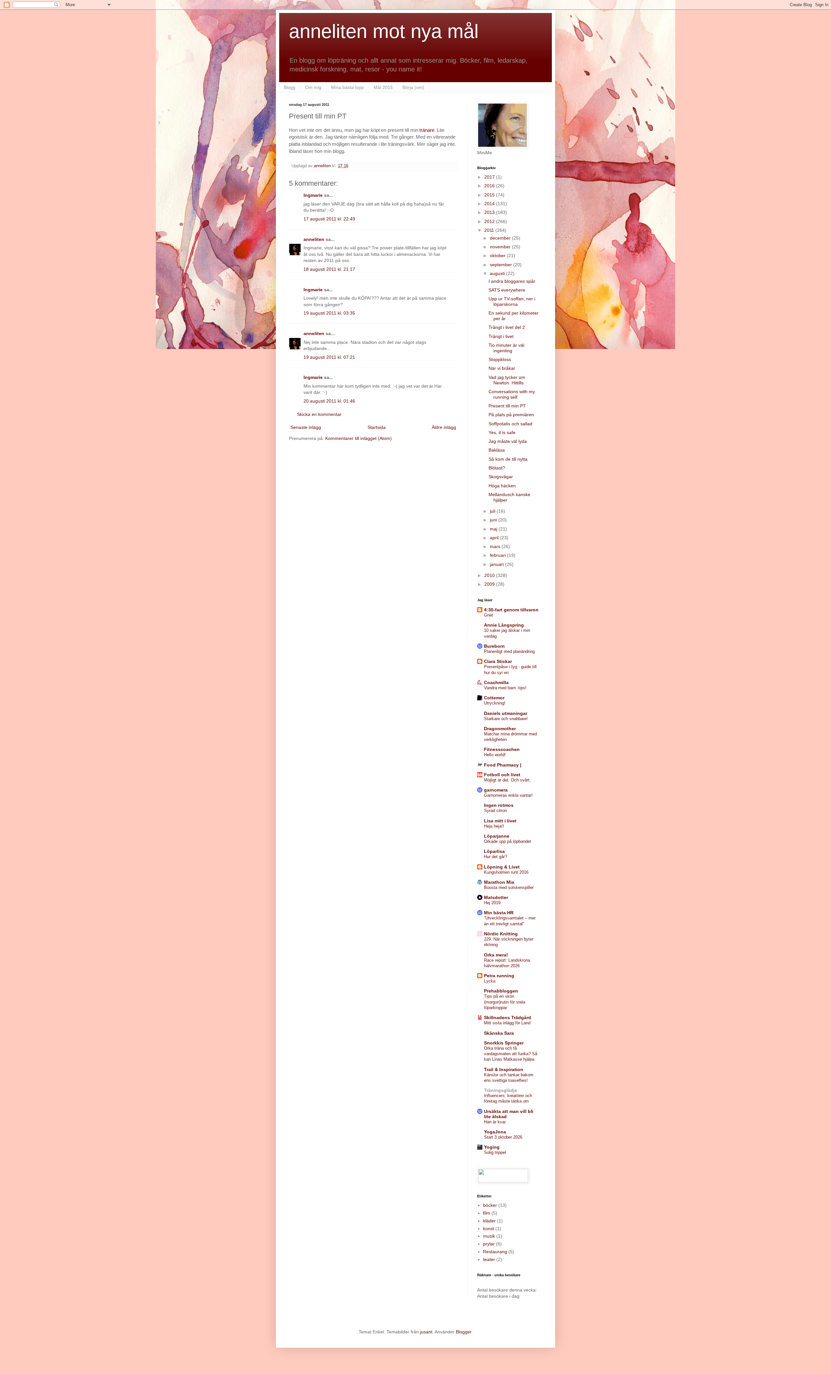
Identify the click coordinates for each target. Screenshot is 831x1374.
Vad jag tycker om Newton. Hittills (507, 380)
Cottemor (494, 697)
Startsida (376, 427)
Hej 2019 (492, 902)
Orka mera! (496, 954)
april (495, 537)
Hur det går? (495, 856)
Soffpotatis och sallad (510, 423)
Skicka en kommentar (319, 414)
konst (488, 1228)
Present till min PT (507, 405)
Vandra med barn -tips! (505, 687)
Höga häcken (502, 485)
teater (489, 1259)
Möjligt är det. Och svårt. (507, 780)
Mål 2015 (383, 87)
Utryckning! (494, 703)
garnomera (496, 790)
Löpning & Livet (502, 866)
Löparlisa (494, 851)
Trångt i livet (501, 336)
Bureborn (494, 646)
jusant (426, 1331)
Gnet (488, 615)
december (501, 238)
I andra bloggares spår (512, 281)
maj (494, 528)
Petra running (499, 975)
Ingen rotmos (499, 805)
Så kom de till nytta (508, 459)
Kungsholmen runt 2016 (506, 872)
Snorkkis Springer (504, 1042)
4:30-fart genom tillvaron (511, 609)
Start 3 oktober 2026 (503, 1137)
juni (494, 519)
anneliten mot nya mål (383, 31)
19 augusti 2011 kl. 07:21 (329, 357)
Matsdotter (496, 897)
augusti (498, 273)
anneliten (314, 239)
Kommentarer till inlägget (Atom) (358, 438)
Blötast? (497, 467)
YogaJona (495, 1131)
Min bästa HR (499, 912)
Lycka (489, 981)
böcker (490, 1205)
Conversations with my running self (512, 394)
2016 (490, 185)
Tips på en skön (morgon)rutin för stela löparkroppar (504, 1002)
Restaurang (495, 1251)
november (501, 246)
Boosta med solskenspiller (509, 887)
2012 (490, 221)
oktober (498, 255)
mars (496, 546)
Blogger (463, 1331)
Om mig (313, 87)
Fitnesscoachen (502, 749)
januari (497, 564)
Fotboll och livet (502, 774)
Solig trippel (495, 1152)
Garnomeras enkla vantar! (508, 795)
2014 (490, 203)
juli (493, 511)
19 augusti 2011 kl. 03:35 (329, 313)
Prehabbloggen (501, 990)
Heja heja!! (494, 826)
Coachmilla (496, 682)
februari (498, 555)
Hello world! (495, 754)
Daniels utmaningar (505, 713)
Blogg (289, 87)
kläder (489, 1220)
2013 (490, 212)
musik (489, 1236)
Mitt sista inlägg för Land (507, 1022)
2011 (489, 230)
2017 (490, 177)
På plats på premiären (511, 414)
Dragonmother (500, 728)
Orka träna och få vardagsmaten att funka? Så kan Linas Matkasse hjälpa (510, 1054)
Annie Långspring (504, 625)
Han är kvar (495, 1121)
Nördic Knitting (501, 933)
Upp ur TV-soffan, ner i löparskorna (512, 301)
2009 (490, 584)
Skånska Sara (499, 1033)
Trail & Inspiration (503, 1069)
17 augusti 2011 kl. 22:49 (329, 218)
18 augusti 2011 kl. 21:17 (329, 269)
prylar (489, 1243)
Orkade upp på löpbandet (507, 841)
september (501, 264)
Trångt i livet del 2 (507, 327)
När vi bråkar (502, 368)
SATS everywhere (507, 290)
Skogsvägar (501, 476)
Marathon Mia (499, 882)
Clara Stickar (498, 661)
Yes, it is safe (502, 432)
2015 (490, 194)
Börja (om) (413, 87)
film (486, 1213)
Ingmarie (313, 195)
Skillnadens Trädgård (507, 1017)
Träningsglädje (500, 1090)
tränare (426, 130)
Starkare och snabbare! (506, 718)
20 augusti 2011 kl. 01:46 (329, 401)
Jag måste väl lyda (508, 441)
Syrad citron (495, 810)
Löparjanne (496, 836)
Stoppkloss (500, 359)
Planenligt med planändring (509, 651)
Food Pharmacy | (502, 765)
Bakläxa (497, 450)
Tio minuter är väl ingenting (506, 348)
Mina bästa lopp (347, 87)
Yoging (492, 1147)
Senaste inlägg (306, 427)
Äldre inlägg (444, 427)
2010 (490, 575)
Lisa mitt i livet (500, 820)
